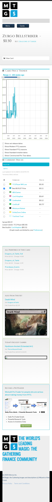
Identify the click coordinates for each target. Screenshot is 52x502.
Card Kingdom (17, 196)
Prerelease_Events (12, 267)
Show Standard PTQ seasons (16, 149)
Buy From (6, 164)
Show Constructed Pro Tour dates (18, 155)
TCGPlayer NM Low (19, 184)
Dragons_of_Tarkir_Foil (14, 254)
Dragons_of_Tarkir (12, 260)
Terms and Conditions (22, 483)
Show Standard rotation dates (16, 152)
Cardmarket (16, 200)
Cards (22, 26)
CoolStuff (15, 204)
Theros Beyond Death (15, 349)
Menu (8, 26)
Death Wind (10, 299)
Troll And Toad (17, 216)
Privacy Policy (7, 483)
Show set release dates (14, 143)
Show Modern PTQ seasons (15, 146)
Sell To (5, 168)
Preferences (38, 230)
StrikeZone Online (19, 212)
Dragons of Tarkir (27, 41)
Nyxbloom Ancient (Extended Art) (19, 346)
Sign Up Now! (26, 426)
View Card (9, 58)
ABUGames (16, 192)
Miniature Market (18, 208)
